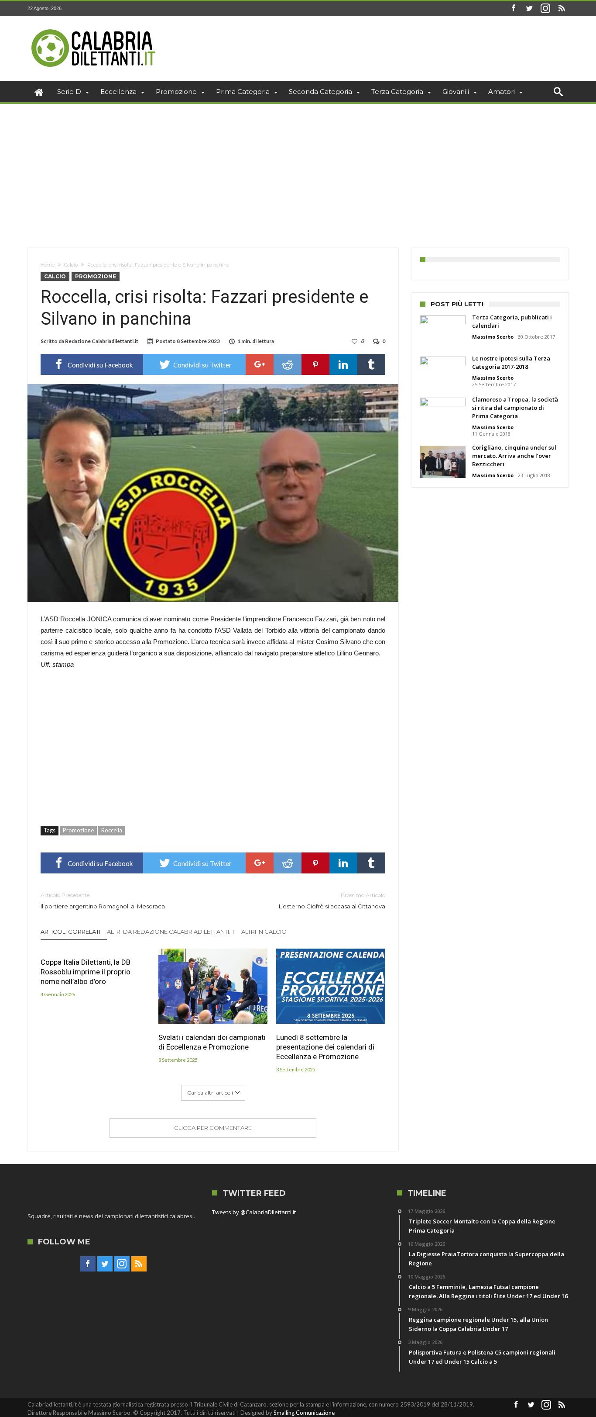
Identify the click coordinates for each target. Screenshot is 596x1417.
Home (48, 265)
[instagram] (545, 8)
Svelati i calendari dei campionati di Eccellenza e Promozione (212, 1042)
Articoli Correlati (70, 931)
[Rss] (562, 8)
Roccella (111, 830)
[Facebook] (513, 8)
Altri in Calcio (264, 931)
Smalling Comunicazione (304, 1412)
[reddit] (287, 364)
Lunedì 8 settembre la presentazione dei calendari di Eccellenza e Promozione (325, 1047)
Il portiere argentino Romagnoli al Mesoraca (103, 901)
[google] (260, 364)
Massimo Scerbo (493, 336)
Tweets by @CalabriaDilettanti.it (254, 1212)
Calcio (71, 265)
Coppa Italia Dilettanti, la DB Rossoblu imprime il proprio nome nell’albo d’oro (85, 972)
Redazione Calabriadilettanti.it (101, 341)
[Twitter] (529, 8)
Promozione (95, 276)
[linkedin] (343, 364)
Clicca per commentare (213, 1127)
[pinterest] (315, 364)
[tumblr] (371, 364)
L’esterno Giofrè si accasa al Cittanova (332, 901)
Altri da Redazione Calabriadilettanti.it (171, 931)
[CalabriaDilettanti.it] (94, 28)
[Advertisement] (298, 169)
